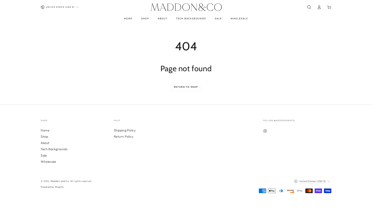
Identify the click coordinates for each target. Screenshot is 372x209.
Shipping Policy (125, 130)
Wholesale (48, 162)
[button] (309, 7)
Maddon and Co (60, 181)
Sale (44, 155)
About (45, 143)
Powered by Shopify (52, 186)
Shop (44, 136)
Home (45, 130)
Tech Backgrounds (54, 149)
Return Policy (123, 136)
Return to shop (186, 87)
